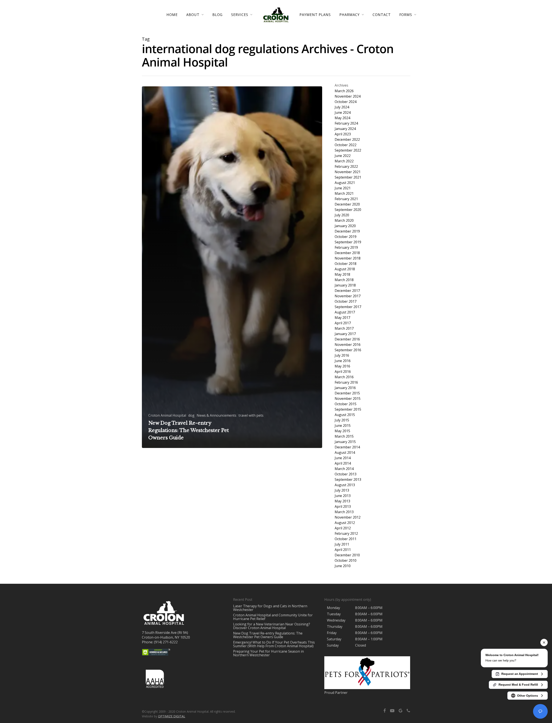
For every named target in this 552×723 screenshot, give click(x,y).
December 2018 (347, 253)
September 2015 (348, 409)
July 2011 (342, 544)
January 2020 (345, 226)
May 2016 (342, 366)
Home (172, 15)
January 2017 (345, 334)
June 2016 (343, 361)
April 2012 (343, 528)
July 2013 (342, 490)
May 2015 (342, 431)
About (192, 15)
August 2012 (345, 523)
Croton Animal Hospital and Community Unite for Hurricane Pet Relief (273, 617)
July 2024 (342, 107)
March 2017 (344, 328)
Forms (405, 15)
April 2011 (343, 550)
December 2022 (347, 139)
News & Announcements (216, 415)
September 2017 (348, 307)
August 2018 (345, 269)
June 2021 (343, 188)
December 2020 (347, 204)
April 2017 (343, 323)
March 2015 (344, 436)
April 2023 (343, 134)
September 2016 (348, 350)
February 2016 (346, 382)
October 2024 (345, 102)
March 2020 (344, 220)
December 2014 (347, 447)
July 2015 (342, 420)
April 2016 (343, 371)
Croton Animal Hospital (167, 415)
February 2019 (346, 247)
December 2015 (347, 393)
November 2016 (348, 344)
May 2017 (342, 318)
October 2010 (345, 560)
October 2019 (345, 237)
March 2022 (344, 161)
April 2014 (343, 463)
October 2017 (345, 301)
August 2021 (345, 183)
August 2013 (345, 485)
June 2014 (343, 458)
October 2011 (345, 539)
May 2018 (342, 274)
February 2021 (346, 199)
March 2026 (344, 91)
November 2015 (348, 398)
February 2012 (346, 533)
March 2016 (344, 377)
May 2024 (342, 118)
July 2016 (342, 355)
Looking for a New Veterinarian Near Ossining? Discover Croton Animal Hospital (271, 626)
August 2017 (345, 312)
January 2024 (345, 129)
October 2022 (345, 145)
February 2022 (346, 166)
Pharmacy (349, 15)
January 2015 (345, 442)
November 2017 (348, 296)
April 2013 (343, 506)
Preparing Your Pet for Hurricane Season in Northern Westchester (268, 653)
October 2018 (345, 264)
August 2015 (345, 415)
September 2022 (348, 150)
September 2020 (348, 210)
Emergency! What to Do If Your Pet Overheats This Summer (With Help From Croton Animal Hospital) (274, 644)
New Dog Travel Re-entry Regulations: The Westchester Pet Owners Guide (268, 635)
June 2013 (343, 496)
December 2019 (347, 231)
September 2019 (348, 242)
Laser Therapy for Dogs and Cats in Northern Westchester (270, 608)
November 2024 (348, 96)
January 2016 (345, 388)
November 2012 (348, 517)
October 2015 (345, 404)
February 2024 (346, 123)
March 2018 (344, 280)
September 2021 (348, 177)
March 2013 (344, 512)
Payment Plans (315, 15)
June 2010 (343, 566)
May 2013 (342, 501)
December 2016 (347, 339)
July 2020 (342, 215)
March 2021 (344, 193)
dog (191, 415)
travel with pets (250, 415)
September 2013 (348, 479)
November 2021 (348, 172)
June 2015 (343, 425)
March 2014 (344, 469)
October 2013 (345, 474)
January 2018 (345, 285)
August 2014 (345, 452)
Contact (382, 15)
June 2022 (343, 156)
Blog (217, 15)
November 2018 (348, 258)
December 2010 (347, 555)
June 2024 (343, 112)
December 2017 (347, 291)
